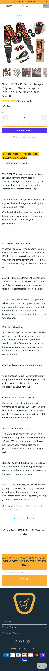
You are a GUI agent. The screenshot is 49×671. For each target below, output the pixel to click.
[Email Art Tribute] (32, 642)
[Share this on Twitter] (14, 518)
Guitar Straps (15, 509)
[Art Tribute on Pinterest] (24, 642)
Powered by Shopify (31, 649)
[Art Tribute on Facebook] (16, 642)
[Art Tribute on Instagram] (28, 642)
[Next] (44, 42)
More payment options (24, 137)
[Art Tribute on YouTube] (20, 642)
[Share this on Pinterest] (27, 518)
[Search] (40, 6)
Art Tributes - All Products (25, 506)
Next (30, 15)
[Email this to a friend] (33, 518)
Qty (3, 112)
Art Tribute (19, 649)
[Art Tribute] (24, 6)
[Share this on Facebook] (21, 518)
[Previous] (4, 42)
